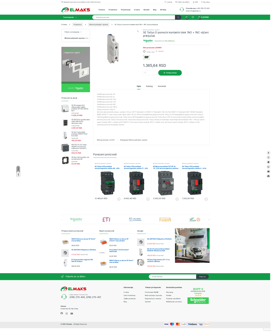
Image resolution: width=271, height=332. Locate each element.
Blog (154, 10)
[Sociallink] (62, 313)
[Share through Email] (268, 171)
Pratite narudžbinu (183, 2)
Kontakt (146, 10)
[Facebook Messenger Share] (268, 162)
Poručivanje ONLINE (151, 292)
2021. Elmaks (67, 324)
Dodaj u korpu (171, 73)
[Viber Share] (268, 157)
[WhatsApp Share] (268, 167)
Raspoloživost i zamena (153, 298)
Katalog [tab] (149, 86)
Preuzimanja (125, 10)
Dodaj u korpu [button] (119, 199)
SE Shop (163, 10)
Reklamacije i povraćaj (174, 302)
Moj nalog (206, 2)
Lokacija (169, 2)
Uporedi (148, 302)
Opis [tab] (139, 86)
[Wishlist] (193, 17)
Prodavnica (113, 10)
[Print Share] (268, 176)
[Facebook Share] (268, 153)
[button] (138, 31)
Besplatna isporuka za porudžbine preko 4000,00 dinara (82, 2)
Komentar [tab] (162, 86)
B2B (196, 2)
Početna (102, 10)
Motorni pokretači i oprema (98, 24)
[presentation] (209, 219)
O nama (137, 10)
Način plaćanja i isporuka (153, 295)
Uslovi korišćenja (129, 295)
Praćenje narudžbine (173, 298)
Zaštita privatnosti (130, 298)
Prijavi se (202, 277)
